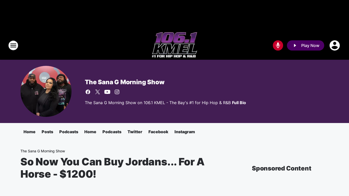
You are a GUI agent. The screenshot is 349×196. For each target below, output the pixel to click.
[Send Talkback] (278, 45)
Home (30, 131)
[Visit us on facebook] (88, 92)
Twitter (134, 131)
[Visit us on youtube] (107, 92)
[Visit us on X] (98, 92)
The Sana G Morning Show (124, 82)
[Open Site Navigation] (13, 45)
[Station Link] (174, 45)
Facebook (158, 131)
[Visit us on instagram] (117, 92)
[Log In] (335, 45)
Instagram (185, 131)
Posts (47, 131)
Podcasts (68, 131)
